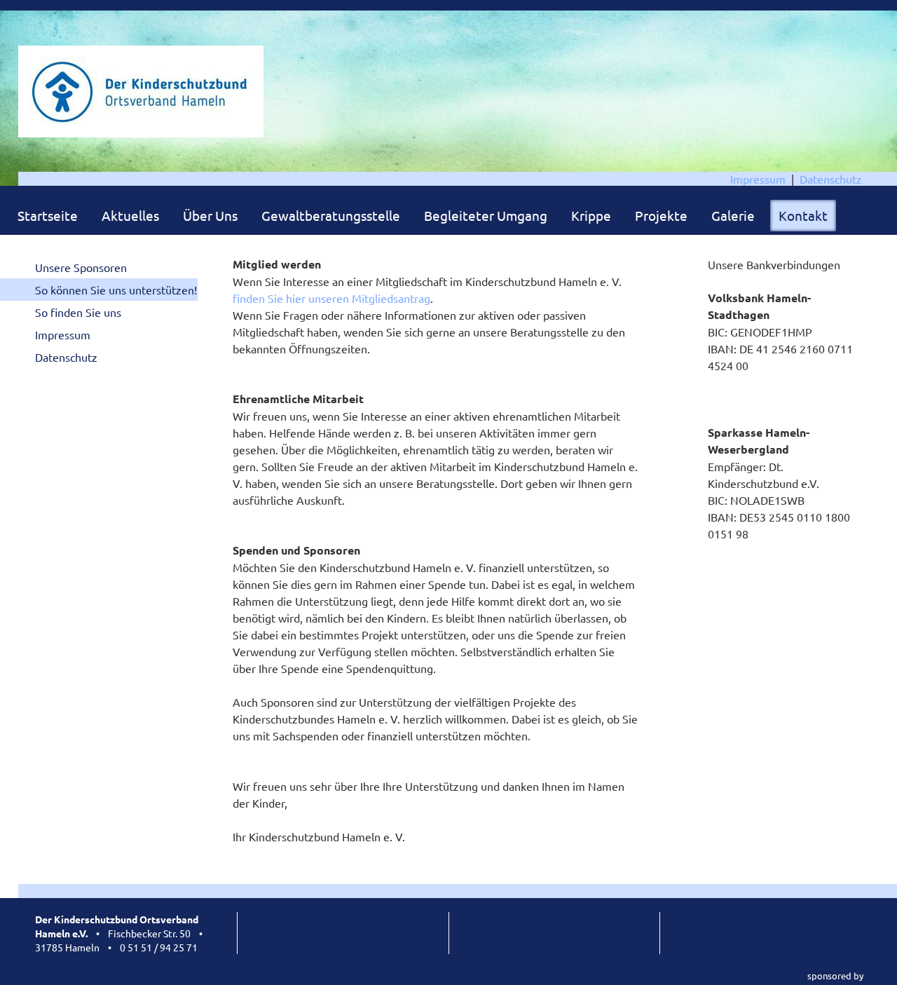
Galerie (733, 215)
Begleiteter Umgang (485, 215)
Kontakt (803, 215)
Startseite (48, 215)
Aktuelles (130, 215)
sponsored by (835, 975)
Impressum (758, 179)
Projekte (661, 215)
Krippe (591, 215)
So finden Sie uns (78, 312)
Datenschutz (831, 179)
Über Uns (210, 215)
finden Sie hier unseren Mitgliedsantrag (331, 298)
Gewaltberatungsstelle (330, 215)
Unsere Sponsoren (81, 267)
